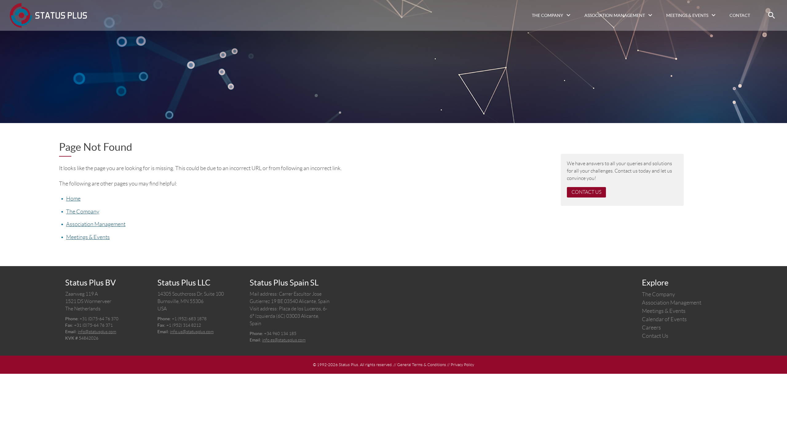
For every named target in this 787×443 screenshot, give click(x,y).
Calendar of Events (664, 319)
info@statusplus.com (97, 331)
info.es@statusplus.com (284, 339)
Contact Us (586, 192)
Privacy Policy (462, 364)
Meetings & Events (687, 15)
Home (73, 199)
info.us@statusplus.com (192, 331)
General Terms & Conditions (421, 364)
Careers (651, 328)
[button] (771, 15)
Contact (740, 15)
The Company (547, 15)
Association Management (614, 15)
